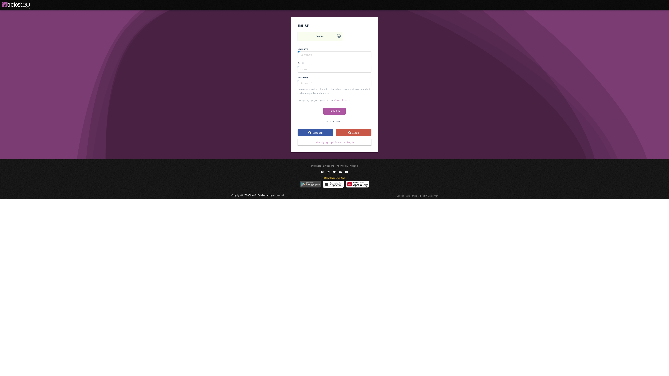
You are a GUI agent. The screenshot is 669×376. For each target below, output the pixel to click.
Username (303, 49)
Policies (416, 196)
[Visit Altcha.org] (339, 37)
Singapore (328, 165)
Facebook (316, 132)
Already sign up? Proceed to (334, 142)
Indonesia (341, 165)
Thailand (353, 165)
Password (303, 77)
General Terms (342, 100)
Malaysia (316, 165)
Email (300, 63)
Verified (320, 36)
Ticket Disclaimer (429, 196)
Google (355, 132)
